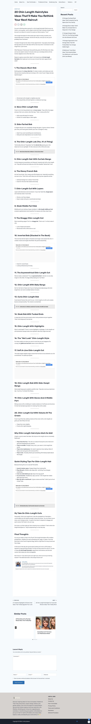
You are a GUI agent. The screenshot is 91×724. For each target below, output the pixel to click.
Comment (16, 656)
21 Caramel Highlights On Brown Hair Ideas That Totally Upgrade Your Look (22, 602)
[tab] (32, 639)
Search (62, 7)
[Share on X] (21, 25)
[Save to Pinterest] (15, 25)
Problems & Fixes (42, 2)
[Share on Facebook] (18, 25)
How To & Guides (52, 703)
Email (30, 674)
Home (16, 2)
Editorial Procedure (53, 712)
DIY (75, 2)
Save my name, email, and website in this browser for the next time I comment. (32, 678)
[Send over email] (24, 25)
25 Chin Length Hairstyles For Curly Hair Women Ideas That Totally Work (46, 602)
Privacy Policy (51, 706)
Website (46, 674)
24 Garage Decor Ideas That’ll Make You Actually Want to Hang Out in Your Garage (70, 28)
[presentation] (45, 622)
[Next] (54, 627)
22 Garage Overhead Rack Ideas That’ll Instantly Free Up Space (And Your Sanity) (70, 20)
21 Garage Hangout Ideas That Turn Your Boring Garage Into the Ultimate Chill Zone (70, 35)
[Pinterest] (77, 721)
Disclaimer (51, 710)
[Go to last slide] (16, 627)
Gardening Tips (53, 2)
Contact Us (51, 701)
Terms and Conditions (54, 708)
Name (15, 674)
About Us (50, 699)
